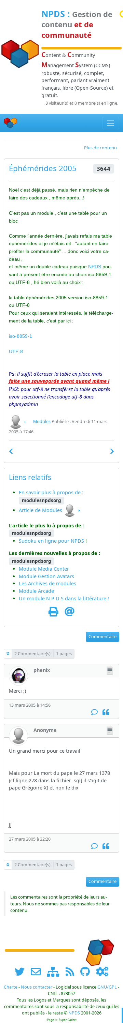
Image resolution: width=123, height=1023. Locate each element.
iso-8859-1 (20, 336)
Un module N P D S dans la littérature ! (64, 598)
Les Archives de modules (47, 583)
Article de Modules (40, 510)
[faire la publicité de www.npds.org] (38, 971)
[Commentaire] (94, 712)
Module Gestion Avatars (46, 576)
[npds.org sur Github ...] (87, 971)
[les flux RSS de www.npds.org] (72, 971)
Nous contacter (36, 987)
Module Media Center (44, 569)
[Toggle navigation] (111, 123)
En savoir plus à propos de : (51, 492)
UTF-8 (16, 351)
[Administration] (102, 971)
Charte (10, 987)
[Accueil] (10, 123)
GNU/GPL (107, 987)
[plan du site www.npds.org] (55, 971)
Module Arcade (36, 591)
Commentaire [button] (102, 637)
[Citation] (105, 712)
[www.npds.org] (97, 949)
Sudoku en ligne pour (45, 541)
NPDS (53, 13)
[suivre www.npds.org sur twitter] (22, 971)
